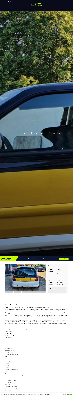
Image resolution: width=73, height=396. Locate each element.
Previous (26, 9)
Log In (65, 1)
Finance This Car (64, 258)
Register (60, 1)
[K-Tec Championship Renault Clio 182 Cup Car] (71, 255)
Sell (31, 9)
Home (19, 9)
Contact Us (53, 9)
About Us (46, 9)
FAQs (35, 9)
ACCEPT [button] (70, 394)
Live (22, 9)
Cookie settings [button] (65, 394)
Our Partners (40, 9)
